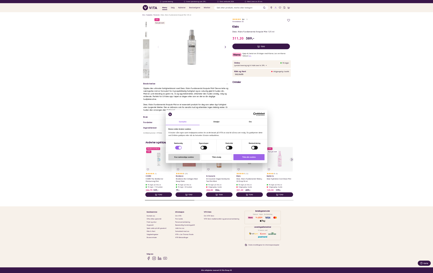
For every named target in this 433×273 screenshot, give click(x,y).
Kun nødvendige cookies (184, 157)
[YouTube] (165, 258)
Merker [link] (207, 8)
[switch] (204, 148)
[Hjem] (150, 8)
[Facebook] (148, 258)
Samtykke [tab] (183, 122)
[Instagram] (154, 258)
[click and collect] (284, 8)
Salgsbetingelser (152, 234)
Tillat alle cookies (249, 157)
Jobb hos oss (179, 228)
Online (237, 63)
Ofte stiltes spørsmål (154, 219)
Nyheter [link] (182, 8)
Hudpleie (149, 15)
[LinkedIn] (159, 258)
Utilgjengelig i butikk (281, 71)
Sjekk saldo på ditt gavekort (156, 228)
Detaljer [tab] (216, 122)
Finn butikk (179, 219)
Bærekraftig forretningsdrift (185, 225)
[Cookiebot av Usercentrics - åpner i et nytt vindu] (255, 114)
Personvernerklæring (182, 222)
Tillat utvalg (216, 157)
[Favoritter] (280, 8)
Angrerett (150, 225)
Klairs (235, 26)
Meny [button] (164, 8)
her (250, 56)
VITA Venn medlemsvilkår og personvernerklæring (221, 219)
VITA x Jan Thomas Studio (184, 234)
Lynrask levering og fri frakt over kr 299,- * (250, 65)
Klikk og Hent (240, 71)
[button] (264, 8)
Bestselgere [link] (194, 8)
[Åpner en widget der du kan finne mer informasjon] (424, 263)
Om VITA (178, 216)
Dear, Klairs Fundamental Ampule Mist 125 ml (176, 15)
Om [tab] (250, 122)
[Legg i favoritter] (288, 20)
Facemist (157, 15)
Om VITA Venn (209, 216)
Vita (143, 15)
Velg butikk (239, 74)
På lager (285, 63)
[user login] (275, 8)
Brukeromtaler (152, 237)
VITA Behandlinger (181, 237)
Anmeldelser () (238, 21)
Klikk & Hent (151, 231)
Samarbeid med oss (182, 231)
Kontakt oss (151, 216)
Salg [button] (173, 8)
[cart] (289, 8)
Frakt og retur (152, 222)
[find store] (271, 8)
